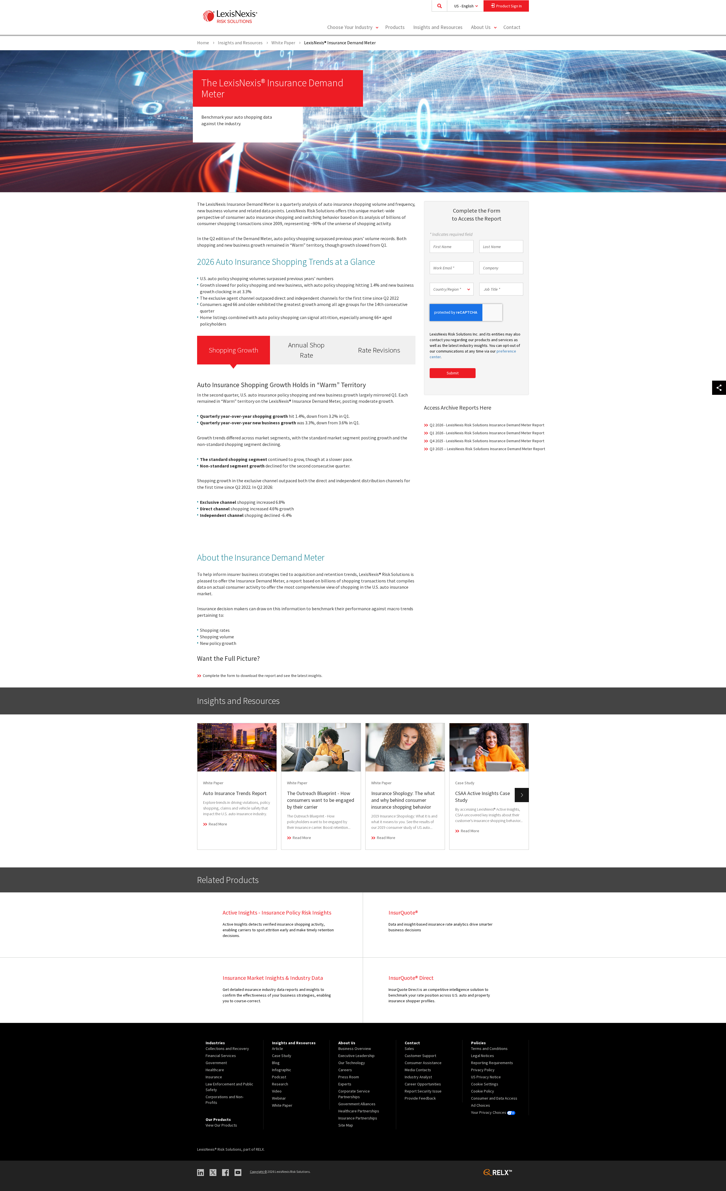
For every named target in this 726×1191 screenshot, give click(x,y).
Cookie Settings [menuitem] (484, 1084)
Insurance (214, 1076)
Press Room (348, 1076)
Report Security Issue (423, 1091)
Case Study (281, 1055)
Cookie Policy (482, 1091)
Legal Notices (482, 1055)
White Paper (282, 1105)
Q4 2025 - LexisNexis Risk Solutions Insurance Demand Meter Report (487, 440)
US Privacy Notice (486, 1076)
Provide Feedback (420, 1098)
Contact (511, 27)
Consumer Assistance (423, 1062)
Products (395, 27)
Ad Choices (480, 1105)
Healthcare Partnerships (358, 1111)
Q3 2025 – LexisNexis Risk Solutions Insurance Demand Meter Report (487, 448)
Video (277, 1091)
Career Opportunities (423, 1084)
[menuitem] (395, 27)
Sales (409, 1048)
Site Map (345, 1125)
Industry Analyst (418, 1076)
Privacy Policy (483, 1069)
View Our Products (221, 1125)
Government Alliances (356, 1103)
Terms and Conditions (489, 1048)
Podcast (279, 1076)
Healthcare (215, 1069)
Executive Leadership (356, 1055)
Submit (453, 373)
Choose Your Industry (349, 27)
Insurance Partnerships (357, 1118)
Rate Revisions (379, 350)
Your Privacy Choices (489, 1112)
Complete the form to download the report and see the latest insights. (262, 675)
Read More (218, 824)
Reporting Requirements (492, 1062)
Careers (345, 1069)
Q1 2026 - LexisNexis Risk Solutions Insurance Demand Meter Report (487, 432)
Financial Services (221, 1055)
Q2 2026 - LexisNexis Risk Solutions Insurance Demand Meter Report (487, 424)
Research (280, 1084)
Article (277, 1048)
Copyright (258, 1171)
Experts (344, 1084)
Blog (276, 1062)
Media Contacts (418, 1069)
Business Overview (354, 1048)
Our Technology (351, 1062)
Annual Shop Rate (306, 350)
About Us (481, 27)
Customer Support (420, 1055)
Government (216, 1062)
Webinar (279, 1098)
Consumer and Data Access (494, 1098)
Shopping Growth (233, 350)
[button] (452, 289)
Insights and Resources (438, 27)
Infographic (281, 1069)
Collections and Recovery (227, 1048)
